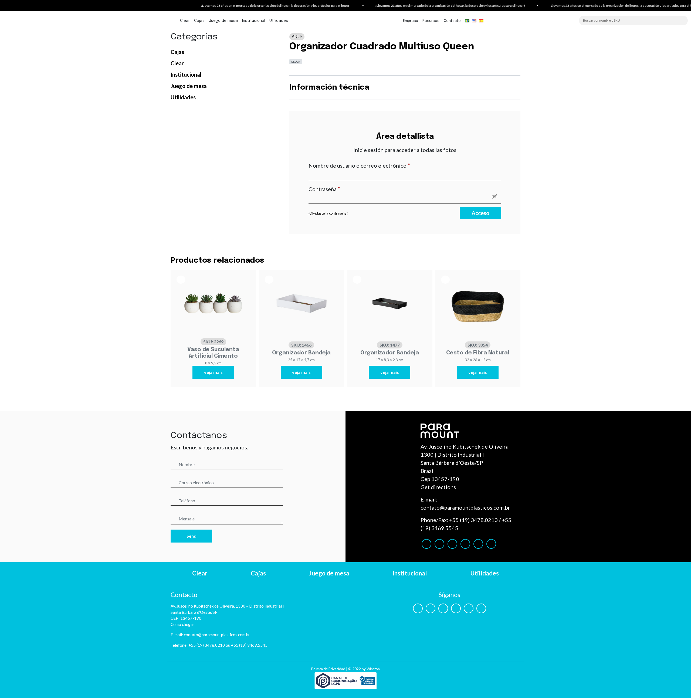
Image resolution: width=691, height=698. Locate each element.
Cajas (199, 21)
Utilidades (278, 21)
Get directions (438, 487)
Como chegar (182, 624)
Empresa (410, 21)
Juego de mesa (223, 21)
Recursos (430, 21)
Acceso (480, 213)
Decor (295, 61)
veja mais (213, 372)
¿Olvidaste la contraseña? (328, 213)
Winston (373, 669)
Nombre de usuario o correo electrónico (373, 165)
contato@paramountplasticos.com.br (465, 507)
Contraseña (338, 188)
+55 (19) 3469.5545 (249, 645)
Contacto (452, 21)
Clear (185, 21)
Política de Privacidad (328, 669)
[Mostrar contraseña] (494, 196)
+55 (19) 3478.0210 (473, 520)
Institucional (253, 21)
